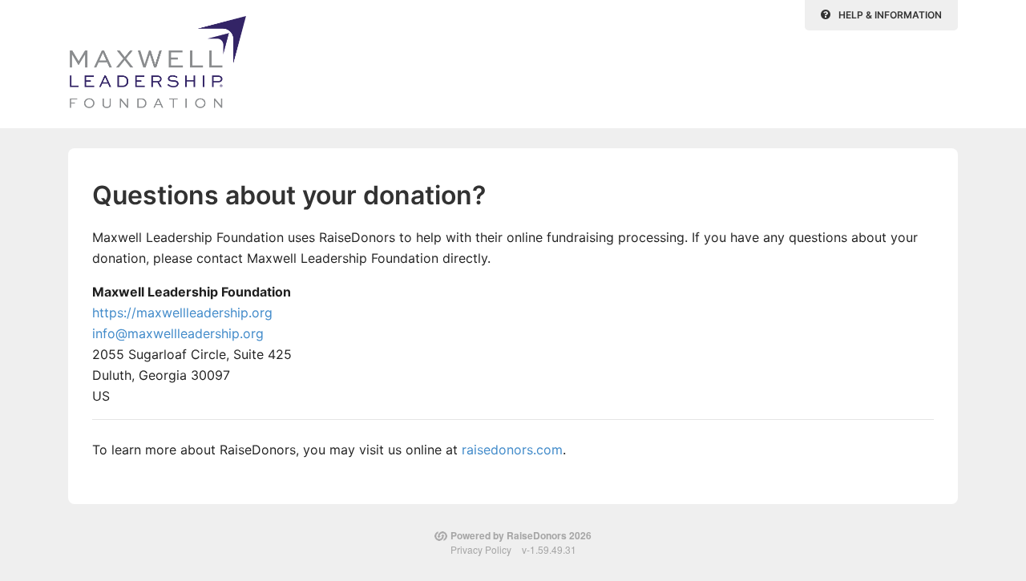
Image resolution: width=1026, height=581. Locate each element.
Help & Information (890, 15)
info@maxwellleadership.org (178, 333)
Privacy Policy (480, 549)
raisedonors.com (512, 450)
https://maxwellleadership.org (182, 313)
